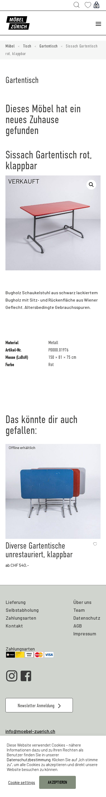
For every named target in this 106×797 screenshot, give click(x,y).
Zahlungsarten (21, 617)
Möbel (10, 46)
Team (79, 610)
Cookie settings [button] (21, 782)
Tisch (27, 46)
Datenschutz (86, 617)
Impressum (84, 633)
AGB (77, 625)
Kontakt (14, 625)
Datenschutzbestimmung (29, 759)
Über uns (82, 602)
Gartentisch (48, 46)
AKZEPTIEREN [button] (57, 782)
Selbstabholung (22, 610)
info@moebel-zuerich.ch (30, 731)
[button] (91, 185)
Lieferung (16, 602)
